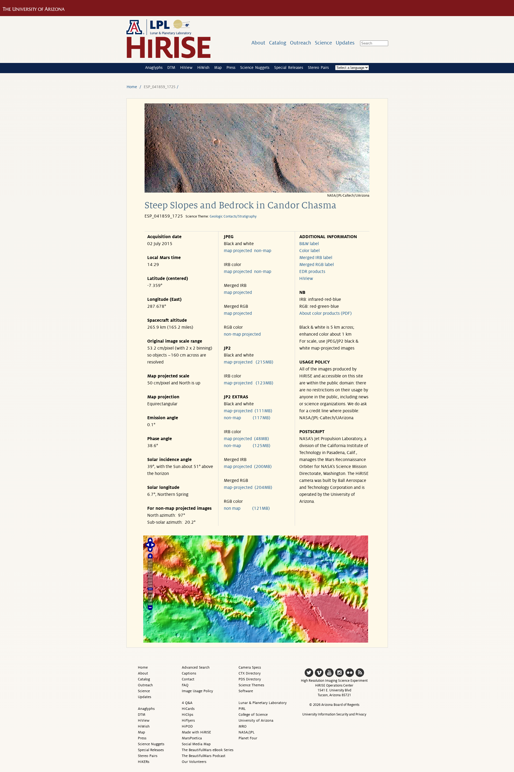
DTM (171, 67)
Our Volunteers (194, 762)
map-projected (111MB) (248, 411)
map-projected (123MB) (248, 383)
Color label (309, 250)
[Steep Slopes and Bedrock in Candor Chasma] (257, 191)
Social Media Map (196, 744)
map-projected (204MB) (248, 487)
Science (323, 43)
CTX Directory (250, 673)
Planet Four (248, 738)
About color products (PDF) (325, 313)
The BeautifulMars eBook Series (207, 750)
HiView (186, 67)
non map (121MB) (247, 508)
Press (230, 67)
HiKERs (143, 762)
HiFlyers (188, 720)
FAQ (185, 685)
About (258, 43)
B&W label (309, 243)
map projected (238, 250)
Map (218, 67)
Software (246, 691)
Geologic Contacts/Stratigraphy (233, 216)
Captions (189, 673)
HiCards (188, 709)
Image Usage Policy (197, 691)
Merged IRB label (315, 257)
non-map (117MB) (247, 417)
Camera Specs (250, 667)
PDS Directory (250, 679)
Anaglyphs (153, 67)
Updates (345, 43)
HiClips (187, 715)
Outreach (300, 43)
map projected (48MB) (246, 438)
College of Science (253, 715)
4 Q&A (187, 703)
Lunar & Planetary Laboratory (263, 703)
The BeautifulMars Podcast (203, 756)
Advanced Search (196, 667)
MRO (243, 726)
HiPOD (187, 726)
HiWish (203, 67)
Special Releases (288, 67)
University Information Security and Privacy (334, 714)
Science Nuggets (254, 67)
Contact (188, 679)
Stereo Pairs (318, 67)
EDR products (312, 271)
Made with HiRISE (196, 732)
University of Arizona (256, 720)
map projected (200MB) (248, 466)
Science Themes (251, 685)
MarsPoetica (192, 738)
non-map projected (242, 334)
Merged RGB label (316, 264)
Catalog (277, 43)
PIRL (242, 709)
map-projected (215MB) (248, 362)
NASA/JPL (247, 732)
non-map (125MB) (247, 445)
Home (132, 87)
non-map (262, 250)
